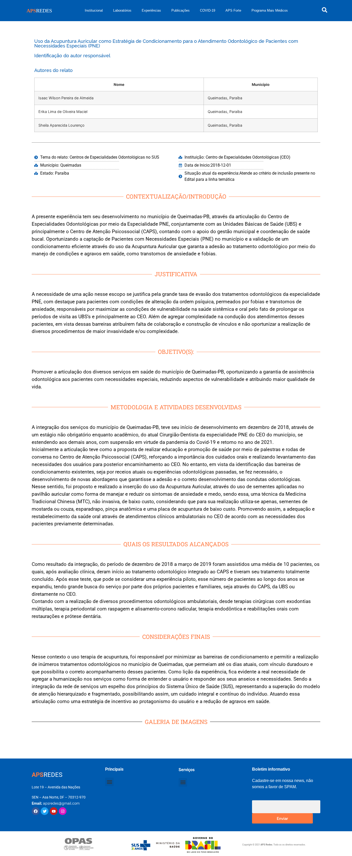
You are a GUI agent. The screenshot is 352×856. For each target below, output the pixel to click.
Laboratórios (122, 10)
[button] (109, 782)
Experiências (151, 10)
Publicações (180, 10)
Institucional (94, 10)
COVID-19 (207, 10)
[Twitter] (44, 811)
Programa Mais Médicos (270, 10)
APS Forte (233, 10)
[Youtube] (53, 811)
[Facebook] (35, 811)
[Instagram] (62, 811)
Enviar (282, 818)
